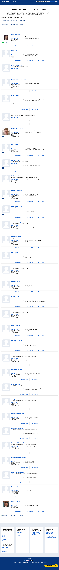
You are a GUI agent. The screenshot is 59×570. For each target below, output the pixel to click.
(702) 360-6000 (14, 388)
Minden (3, 535)
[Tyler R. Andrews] (6, 270)
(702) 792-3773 (14, 148)
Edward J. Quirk (15, 281)
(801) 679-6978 (14, 358)
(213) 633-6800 (14, 475)
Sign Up (56, 1)
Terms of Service (31, 562)
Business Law (19, 532)
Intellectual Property (21, 533)
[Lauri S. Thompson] (6, 314)
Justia (31, 558)
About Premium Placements (51, 537)
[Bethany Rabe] (6, 299)
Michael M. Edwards (17, 128)
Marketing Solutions (43, 562)
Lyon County (4, 551)
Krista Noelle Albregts (17, 413)
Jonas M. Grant (15, 34)
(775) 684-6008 (14, 68)
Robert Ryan (14, 50)
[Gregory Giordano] (6, 239)
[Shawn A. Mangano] (6, 193)
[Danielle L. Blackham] (6, 431)
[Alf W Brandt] (6, 98)
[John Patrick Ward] (6, 343)
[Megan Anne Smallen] (6, 475)
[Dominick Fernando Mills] (6, 460)
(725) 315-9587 (14, 373)
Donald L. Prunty (16, 222)
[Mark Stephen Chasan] (6, 117)
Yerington (4, 539)
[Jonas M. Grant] (6, 37)
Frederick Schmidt (16, 65)
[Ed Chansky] (6, 255)
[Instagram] (28, 560)
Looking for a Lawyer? (50, 565)
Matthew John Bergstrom (18, 79)
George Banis (15, 160)
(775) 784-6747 (14, 99)
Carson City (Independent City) (7, 549)
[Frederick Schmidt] (6, 68)
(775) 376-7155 (14, 38)
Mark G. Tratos (15, 325)
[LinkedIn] (24, 560)
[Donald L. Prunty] (6, 225)
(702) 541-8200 (14, 505)
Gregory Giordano (16, 236)
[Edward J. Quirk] (6, 284)
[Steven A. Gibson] (6, 504)
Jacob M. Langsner (16, 206)
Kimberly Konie (15, 487)
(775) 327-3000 (14, 54)
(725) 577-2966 (14, 417)
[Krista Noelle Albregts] (6, 416)
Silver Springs (4, 540)
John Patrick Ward (16, 340)
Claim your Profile (49, 536)
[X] (32, 560)
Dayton (3, 536)
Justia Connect (14, 562)
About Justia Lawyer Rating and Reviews (51, 539)
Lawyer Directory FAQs (50, 534)
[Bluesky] (31, 560)
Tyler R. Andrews (16, 267)
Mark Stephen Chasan (17, 114)
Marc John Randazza (17, 399)
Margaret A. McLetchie (17, 443)
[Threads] (30, 560)
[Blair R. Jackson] (6, 358)
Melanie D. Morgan (16, 369)
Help (27, 562)
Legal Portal (20, 562)
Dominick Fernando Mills (18, 457)
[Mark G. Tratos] (6, 328)
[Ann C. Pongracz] (6, 387)
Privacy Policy (37, 562)
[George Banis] (6, 163)
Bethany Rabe (15, 296)
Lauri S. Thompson (16, 311)
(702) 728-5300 (14, 446)
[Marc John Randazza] (6, 401)
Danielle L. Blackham (17, 428)
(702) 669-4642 (14, 490)
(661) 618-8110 (14, 461)
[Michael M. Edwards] (6, 131)
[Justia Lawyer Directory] (5, 1)
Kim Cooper (14, 144)
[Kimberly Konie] (6, 489)
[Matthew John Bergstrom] (6, 82)
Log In (52, 1)
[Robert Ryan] (6, 53)
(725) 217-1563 (14, 132)
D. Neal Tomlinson (16, 176)
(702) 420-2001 (14, 402)
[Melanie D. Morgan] (6, 372)
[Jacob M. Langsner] (6, 209)
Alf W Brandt (15, 95)
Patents (18, 535)
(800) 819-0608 (14, 83)
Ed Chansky (14, 252)
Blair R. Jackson (15, 355)
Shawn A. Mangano (16, 190)
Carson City (4, 533)
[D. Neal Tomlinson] (6, 178)
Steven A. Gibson (16, 501)
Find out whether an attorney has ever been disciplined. (36, 533)
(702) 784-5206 (14, 240)
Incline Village (4, 537)
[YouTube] (26, 560)
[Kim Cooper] (6, 147)
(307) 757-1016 (14, 179)
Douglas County (5, 547)
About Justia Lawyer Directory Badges (50, 533)
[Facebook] (27, 560)
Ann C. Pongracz (16, 384)
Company (24, 562)
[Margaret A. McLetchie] (6, 445)
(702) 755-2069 (14, 431)
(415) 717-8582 (14, 117)
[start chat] (56, 565)
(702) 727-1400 (14, 194)
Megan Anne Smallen (17, 472)
